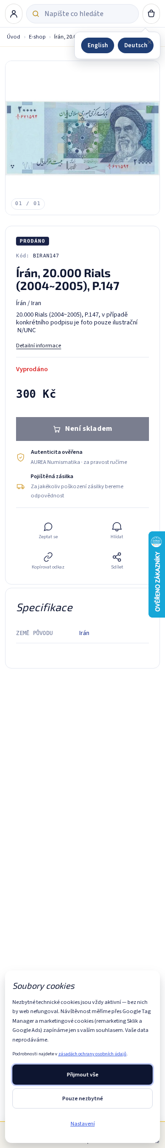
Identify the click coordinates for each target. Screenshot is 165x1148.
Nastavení (83, 1124)
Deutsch (135, 45)
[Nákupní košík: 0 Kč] (151, 14)
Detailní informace (38, 345)
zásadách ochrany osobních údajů (92, 1053)
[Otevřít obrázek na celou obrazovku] (82, 138)
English (98, 45)
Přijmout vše (83, 1074)
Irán (84, 633)
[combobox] (88, 14)
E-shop (37, 37)
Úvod (13, 37)
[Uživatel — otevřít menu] (13, 14)
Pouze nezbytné (82, 1098)
